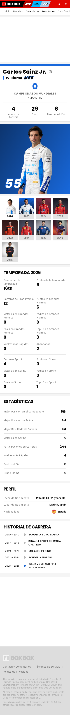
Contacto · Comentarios (17, 666)
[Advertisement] (35, 39)
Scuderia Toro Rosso (44, 534)
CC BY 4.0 (52, 702)
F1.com (37, 704)
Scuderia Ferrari (40, 557)
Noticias (18, 11)
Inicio (7, 11)
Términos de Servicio (47, 666)
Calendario (32, 11)
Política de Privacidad (16, 671)
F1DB (28, 702)
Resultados (48, 11)
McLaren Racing (40, 551)
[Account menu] (66, 4)
